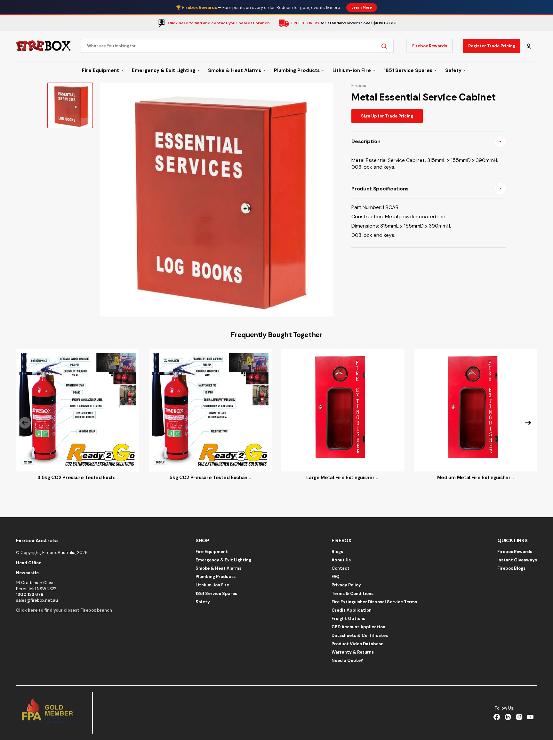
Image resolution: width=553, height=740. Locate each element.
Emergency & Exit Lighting (223, 560)
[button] (529, 46)
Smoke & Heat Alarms (218, 568)
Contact (340, 568)
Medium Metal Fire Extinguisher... (475, 477)
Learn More (361, 7)
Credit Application (352, 610)
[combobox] (237, 46)
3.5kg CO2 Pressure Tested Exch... (77, 477)
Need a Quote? (347, 660)
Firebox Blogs (511, 568)
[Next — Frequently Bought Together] (528, 423)
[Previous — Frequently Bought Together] (25, 423)
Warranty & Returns (353, 652)
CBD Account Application (358, 627)
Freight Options (348, 618)
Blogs (337, 551)
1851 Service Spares (216, 593)
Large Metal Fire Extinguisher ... (342, 477)
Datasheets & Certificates (360, 635)
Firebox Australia (59, 552)
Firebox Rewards (514, 551)
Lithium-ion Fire (212, 585)
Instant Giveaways (517, 560)
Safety (203, 602)
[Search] (385, 46)
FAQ (336, 576)
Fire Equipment (212, 551)
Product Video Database (357, 644)
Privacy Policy (346, 585)
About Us (341, 560)
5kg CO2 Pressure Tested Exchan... (210, 477)
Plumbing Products (216, 576)
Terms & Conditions (352, 593)
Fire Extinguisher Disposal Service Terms (374, 602)
